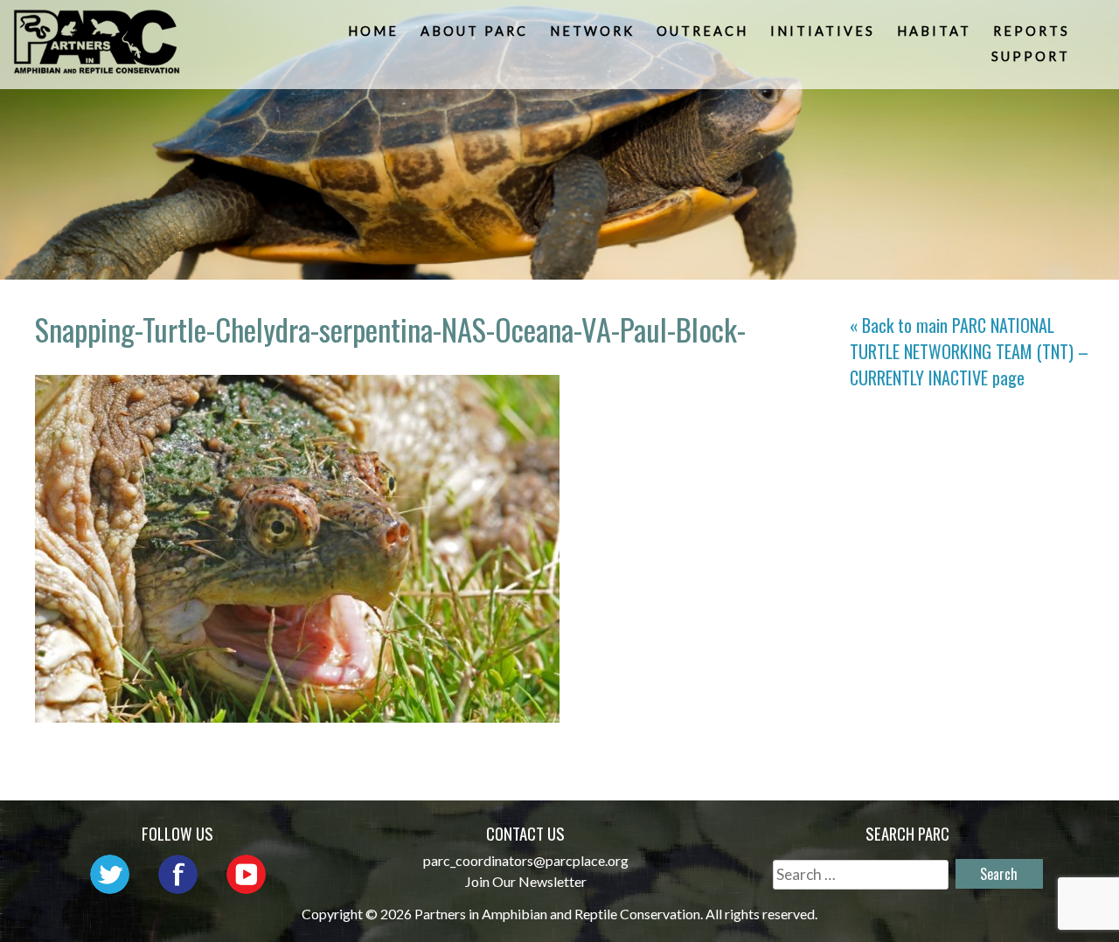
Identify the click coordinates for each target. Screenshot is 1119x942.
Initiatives (822, 31)
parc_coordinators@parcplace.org (526, 860)
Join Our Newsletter (526, 881)
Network (592, 31)
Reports (1031, 31)
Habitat (934, 31)
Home (373, 31)
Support (1030, 56)
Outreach (702, 31)
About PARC (474, 31)
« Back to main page (969, 351)
